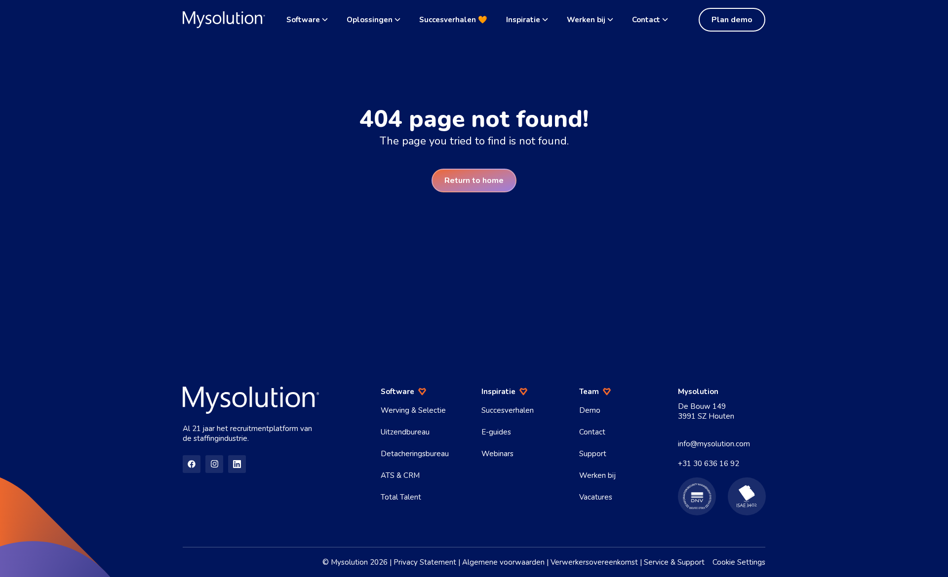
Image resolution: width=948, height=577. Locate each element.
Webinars (497, 454)
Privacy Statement (425, 562)
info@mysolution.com (714, 444)
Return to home (474, 180)
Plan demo (731, 19)
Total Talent (401, 497)
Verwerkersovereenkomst (594, 562)
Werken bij (586, 20)
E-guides (496, 432)
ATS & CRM (400, 475)
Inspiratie (523, 20)
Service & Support (674, 562)
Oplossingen (370, 20)
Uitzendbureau (405, 432)
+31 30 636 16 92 (708, 464)
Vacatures (595, 497)
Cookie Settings (738, 562)
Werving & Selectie (413, 410)
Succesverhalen (507, 410)
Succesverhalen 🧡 (453, 20)
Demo (589, 410)
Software (303, 20)
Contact (646, 20)
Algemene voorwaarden (503, 562)
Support (592, 454)
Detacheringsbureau (415, 454)
